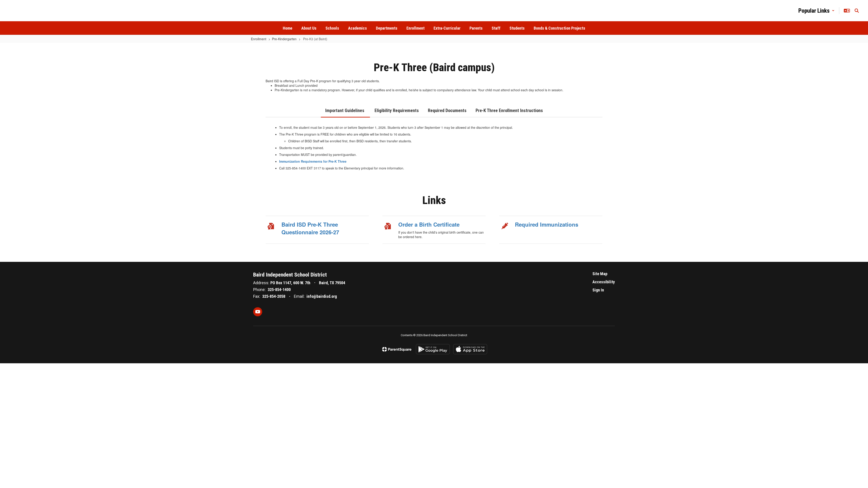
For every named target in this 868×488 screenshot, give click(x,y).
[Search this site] (856, 10)
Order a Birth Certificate (429, 224)
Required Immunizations (546, 224)
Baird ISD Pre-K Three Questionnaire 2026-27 (310, 228)
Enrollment (258, 39)
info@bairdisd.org (322, 296)
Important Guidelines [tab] (345, 110)
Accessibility (603, 281)
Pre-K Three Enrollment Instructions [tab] (509, 110)
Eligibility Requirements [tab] (397, 110)
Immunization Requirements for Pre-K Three (313, 161)
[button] (816, 10)
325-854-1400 (279, 289)
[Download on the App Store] (470, 349)
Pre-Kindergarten (284, 39)
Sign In (598, 290)
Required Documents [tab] (447, 110)
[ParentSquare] (397, 349)
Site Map (599, 273)
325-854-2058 (273, 296)
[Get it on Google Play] (433, 349)
